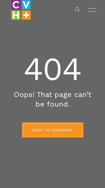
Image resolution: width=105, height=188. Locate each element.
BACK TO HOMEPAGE (52, 130)
